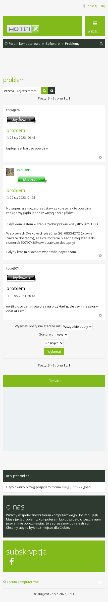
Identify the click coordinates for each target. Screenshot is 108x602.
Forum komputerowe (23, 582)
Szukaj (44, 90)
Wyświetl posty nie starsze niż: (38, 326)
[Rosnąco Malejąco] (54, 343)
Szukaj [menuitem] (101, 44)
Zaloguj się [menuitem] (96, 6)
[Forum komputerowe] (57, 30)
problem (14, 80)
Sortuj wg (46, 334)
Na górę (100, 157)
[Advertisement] (55, 64)
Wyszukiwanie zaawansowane (51, 90)
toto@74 (12, 110)
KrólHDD (23, 170)
